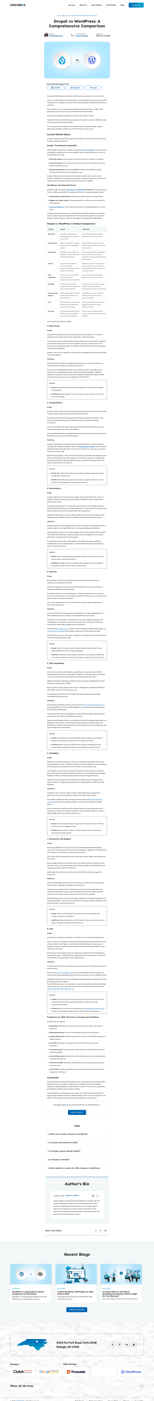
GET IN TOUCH (77, 1112)
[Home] (17, 5)
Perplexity (76, 88)
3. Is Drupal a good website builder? (64, 1151)
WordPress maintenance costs (94, 1008)
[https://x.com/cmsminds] (112, 1344)
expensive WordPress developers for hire (60, 989)
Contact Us (136, 5)
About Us (83, 5)
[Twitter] (97, 1195)
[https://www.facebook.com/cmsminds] (119, 1344)
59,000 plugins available (87, 446)
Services (71, 5)
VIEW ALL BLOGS (76, 1310)
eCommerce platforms (56, 207)
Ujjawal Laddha (82, 36)
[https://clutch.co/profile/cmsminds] (134, 1344)
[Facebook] (100, 1230)
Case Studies (96, 5)
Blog (122, 5)
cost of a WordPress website (65, 972)
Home (59, 15)
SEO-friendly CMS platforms (93, 705)
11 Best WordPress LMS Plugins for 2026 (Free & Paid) (75, 1293)
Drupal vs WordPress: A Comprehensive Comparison (81, 15)
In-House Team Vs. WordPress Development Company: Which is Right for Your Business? (119, 1294)
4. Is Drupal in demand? (58, 1159)
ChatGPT (57, 88)
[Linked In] (93, 1195)
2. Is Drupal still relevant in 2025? (63, 1142)
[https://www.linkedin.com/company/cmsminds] (126, 1344)
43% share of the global (75, 190)
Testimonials (111, 5)
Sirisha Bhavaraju (56, 36)
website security (63, 629)
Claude (94, 88)
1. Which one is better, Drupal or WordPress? (68, 1134)
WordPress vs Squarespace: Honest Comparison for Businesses (28, 1293)
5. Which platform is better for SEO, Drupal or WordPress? (74, 1168)
